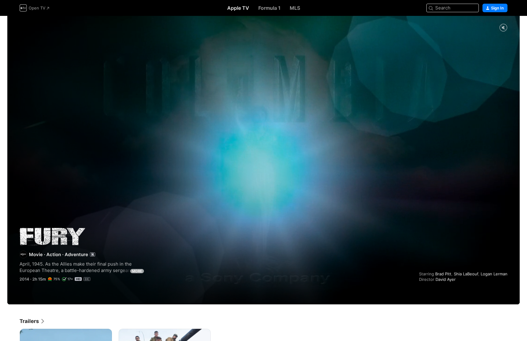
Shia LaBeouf (466, 273)
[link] (32, 321)
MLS (295, 8)
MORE (137, 271)
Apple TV (238, 8)
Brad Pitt (443, 273)
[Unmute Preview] (503, 28)
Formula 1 (269, 8)
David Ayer (446, 279)
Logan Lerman (494, 273)
